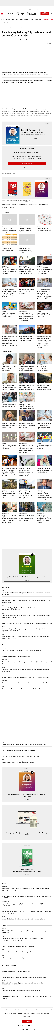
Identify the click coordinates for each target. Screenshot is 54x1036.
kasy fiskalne (15, 204)
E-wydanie (4, 928)
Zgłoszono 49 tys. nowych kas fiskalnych (44, 229)
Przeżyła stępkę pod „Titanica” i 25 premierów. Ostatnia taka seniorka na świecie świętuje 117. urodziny (25, 609)
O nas (7, 1009)
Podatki (4, 27)
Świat (3, 605)
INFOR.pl (14, 1013)
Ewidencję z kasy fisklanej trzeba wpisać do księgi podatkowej (9, 230)
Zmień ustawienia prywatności (42, 1009)
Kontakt (3, 1009)
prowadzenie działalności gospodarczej (28, 204)
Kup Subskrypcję (45, 13)
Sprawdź (34, 138)
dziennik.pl (35, 9)
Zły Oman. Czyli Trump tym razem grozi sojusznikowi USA (21, 756)
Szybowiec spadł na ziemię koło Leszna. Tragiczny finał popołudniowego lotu (27, 623)
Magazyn (3, 653)
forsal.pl (42, 9)
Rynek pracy (4, 674)
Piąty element (4, 886)
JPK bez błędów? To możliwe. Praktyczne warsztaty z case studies (27, 577)
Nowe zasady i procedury (27, 869)
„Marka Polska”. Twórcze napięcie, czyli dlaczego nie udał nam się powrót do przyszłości (27, 932)
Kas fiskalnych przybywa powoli (7, 249)
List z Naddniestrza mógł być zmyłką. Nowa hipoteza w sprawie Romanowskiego (9, 387)
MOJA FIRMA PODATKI (43, 204)
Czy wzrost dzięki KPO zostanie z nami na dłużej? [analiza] (21, 991)
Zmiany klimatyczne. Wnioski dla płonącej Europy (18, 762)
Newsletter (38, 1013)
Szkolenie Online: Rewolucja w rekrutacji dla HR (27, 792)
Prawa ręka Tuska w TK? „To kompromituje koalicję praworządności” (24, 919)
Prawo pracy (4, 659)
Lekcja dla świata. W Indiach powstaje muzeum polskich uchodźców (24, 744)
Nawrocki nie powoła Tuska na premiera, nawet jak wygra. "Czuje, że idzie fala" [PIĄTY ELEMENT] (26, 889)
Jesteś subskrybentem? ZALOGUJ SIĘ (27, 167)
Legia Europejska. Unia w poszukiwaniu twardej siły (18, 750)
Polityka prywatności (30, 1009)
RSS (51, 1009)
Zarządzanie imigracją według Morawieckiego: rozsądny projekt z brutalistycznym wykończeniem (23, 939)
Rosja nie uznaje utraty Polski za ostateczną (9, 405)
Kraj (3, 590)
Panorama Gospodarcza (27, 1016)
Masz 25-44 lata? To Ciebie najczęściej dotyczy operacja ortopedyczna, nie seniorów (43, 368)
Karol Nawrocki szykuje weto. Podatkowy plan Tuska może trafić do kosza (27, 387)
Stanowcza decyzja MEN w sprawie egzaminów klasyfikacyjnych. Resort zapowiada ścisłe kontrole (25, 630)
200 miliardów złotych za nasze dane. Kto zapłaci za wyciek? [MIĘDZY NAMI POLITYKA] (26, 897)
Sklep (52, 9)
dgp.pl (30, 9)
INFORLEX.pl (20, 1013)
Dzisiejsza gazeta (8, 13)
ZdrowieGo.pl (32, 1013)
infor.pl (47, 9)
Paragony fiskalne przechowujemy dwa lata (25, 230)
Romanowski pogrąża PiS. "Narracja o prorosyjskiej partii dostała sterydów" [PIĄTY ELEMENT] (26, 912)
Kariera (23, 1009)
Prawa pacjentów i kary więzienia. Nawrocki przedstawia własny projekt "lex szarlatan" (26, 368)
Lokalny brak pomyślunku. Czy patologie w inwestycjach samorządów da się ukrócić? (26, 997)
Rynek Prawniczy (5, 901)
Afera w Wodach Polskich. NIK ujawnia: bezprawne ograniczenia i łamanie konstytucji (26, 593)
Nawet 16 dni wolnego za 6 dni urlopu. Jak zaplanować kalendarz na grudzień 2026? (27, 663)
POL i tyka (4, 916)
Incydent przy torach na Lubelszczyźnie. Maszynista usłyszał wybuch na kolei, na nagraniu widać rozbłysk (44, 387)
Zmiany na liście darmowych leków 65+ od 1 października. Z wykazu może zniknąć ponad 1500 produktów (26, 406)
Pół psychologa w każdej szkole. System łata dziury (18, 958)
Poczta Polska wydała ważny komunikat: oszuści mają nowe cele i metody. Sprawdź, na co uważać (25, 637)
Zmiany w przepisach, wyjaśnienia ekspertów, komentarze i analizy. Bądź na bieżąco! (27, 834)
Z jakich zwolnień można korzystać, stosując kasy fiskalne (26, 250)
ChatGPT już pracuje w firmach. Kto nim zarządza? (18, 946)
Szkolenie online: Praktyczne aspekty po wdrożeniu (33, 134)
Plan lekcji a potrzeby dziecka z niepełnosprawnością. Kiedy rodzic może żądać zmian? (25, 670)
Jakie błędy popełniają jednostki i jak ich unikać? (32, 131)
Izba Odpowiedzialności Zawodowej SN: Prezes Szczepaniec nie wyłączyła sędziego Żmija (26, 601)
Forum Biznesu (47, 1013)
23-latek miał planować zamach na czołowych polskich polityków (23, 689)
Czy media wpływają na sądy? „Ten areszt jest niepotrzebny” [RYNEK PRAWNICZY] (24, 904)
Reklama (12, 1009)
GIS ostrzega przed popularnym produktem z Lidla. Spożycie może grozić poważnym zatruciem (26, 616)
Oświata (3, 626)
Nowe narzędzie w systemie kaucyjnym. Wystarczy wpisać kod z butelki (25, 683)
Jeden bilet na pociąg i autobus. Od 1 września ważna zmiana (21, 650)
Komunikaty (17, 1009)
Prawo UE (4, 598)
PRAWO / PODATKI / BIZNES (27, 831)
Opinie (3, 759)
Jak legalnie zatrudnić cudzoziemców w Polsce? (27, 871)
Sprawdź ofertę (27, 163)
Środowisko (4, 680)
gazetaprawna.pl (26, 1013)
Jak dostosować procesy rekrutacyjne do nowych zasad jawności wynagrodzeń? (27, 795)
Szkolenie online (27, 575)
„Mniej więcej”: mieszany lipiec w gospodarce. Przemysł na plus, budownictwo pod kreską (23, 984)
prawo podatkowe (6, 204)
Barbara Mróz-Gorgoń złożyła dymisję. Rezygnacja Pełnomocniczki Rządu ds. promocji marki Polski (9, 368)
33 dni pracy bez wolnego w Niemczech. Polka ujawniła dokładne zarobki (25, 677)
